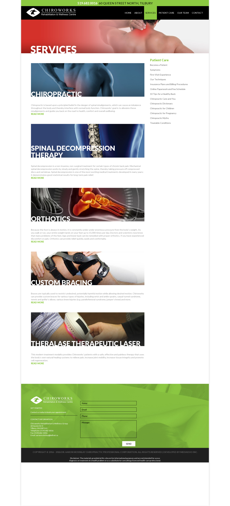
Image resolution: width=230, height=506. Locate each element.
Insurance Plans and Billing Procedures (169, 84)
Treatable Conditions (160, 123)
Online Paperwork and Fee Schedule (167, 89)
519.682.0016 (87, 3)
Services (150, 12)
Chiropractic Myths (159, 118)
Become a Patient (158, 65)
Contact (197, 12)
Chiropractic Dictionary (161, 103)
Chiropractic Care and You (163, 98)
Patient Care (166, 12)
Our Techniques (158, 79)
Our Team (183, 12)
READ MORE (37, 114)
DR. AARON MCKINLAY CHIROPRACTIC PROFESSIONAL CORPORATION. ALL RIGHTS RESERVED (111, 452)
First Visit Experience (160, 74)
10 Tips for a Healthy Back (163, 94)
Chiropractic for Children (162, 108)
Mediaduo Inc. (188, 452)
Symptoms (155, 69)
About (138, 12)
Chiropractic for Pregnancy (163, 113)
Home (128, 12)
